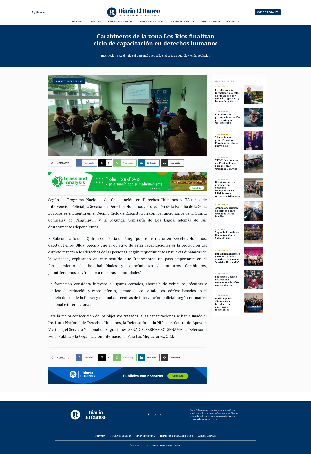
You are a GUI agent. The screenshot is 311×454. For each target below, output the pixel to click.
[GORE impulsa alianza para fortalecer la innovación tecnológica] (253, 303)
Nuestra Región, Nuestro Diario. (166, 445)
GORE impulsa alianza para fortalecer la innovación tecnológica (223, 304)
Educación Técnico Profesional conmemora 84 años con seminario (227, 281)
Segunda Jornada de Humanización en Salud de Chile (227, 235)
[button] (37, 12)
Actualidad (222, 87)
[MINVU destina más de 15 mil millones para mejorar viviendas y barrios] (253, 163)
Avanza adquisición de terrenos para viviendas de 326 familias (226, 212)
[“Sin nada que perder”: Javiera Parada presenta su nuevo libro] (253, 140)
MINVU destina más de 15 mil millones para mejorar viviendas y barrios (226, 164)
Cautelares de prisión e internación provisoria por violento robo (227, 119)
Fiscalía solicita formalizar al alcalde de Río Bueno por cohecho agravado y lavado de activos (227, 95)
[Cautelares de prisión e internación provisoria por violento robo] (253, 117)
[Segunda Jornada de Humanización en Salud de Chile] (253, 233)
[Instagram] (154, 415)
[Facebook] (148, 415)
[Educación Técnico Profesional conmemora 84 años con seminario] (253, 279)
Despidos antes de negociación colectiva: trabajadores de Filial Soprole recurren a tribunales (227, 189)
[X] (161, 415)
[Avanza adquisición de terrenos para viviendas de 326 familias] (253, 211)
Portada (220, 229)
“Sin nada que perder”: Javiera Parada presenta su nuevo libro (226, 141)
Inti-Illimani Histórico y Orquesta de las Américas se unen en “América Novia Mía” (227, 258)
